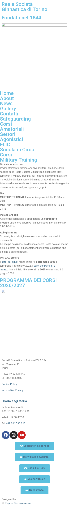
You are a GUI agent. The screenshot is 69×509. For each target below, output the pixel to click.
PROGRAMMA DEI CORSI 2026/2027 (28, 282)
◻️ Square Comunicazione (16, 503)
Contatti (9, 114)
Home (7, 93)
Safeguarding (15, 119)
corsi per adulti (9, 261)
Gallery (8, 109)
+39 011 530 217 (15, 423)
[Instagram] (14, 435)
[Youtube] (22, 435)
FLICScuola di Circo (17, 147)
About (7, 98)
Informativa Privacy (12, 390)
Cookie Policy (9, 384)
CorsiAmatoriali (12, 126)
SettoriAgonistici (11, 136)
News (6, 103)
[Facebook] (6, 435)
